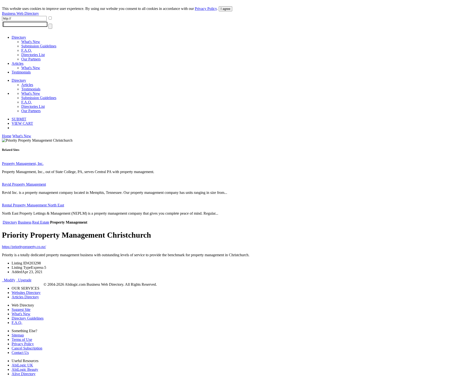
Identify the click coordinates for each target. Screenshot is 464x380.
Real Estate (40, 222)
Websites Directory (26, 293)
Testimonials (21, 72)
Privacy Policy (206, 9)
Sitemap (18, 335)
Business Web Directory (20, 13)
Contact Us (20, 353)
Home (6, 136)
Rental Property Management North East (33, 205)
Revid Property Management (24, 184)
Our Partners (31, 59)
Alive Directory (24, 374)
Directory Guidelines (28, 318)
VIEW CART (22, 123)
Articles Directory (25, 297)
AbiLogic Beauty (25, 369)
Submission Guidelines (38, 46)
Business (24, 222)
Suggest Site (21, 309)
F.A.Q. (26, 50)
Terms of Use (22, 339)
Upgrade (23, 280)
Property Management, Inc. (23, 163)
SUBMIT (19, 119)
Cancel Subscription (27, 348)
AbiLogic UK (22, 365)
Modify (8, 280)
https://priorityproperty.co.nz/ (24, 247)
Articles (17, 63)
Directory (19, 37)
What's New (30, 42)
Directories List (33, 55)
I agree (225, 9)
